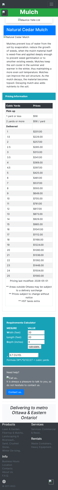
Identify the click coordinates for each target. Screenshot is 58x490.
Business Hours (10, 461)
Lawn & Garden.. (11, 429)
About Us (7, 472)
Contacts (7, 468)
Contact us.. (15, 392)
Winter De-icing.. (11, 450)
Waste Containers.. (41, 443)
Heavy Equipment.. (41, 447)
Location (7, 464)
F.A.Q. (5, 475)
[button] (51, 482)
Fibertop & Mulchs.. (13, 432)
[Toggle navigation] (51, 4)
